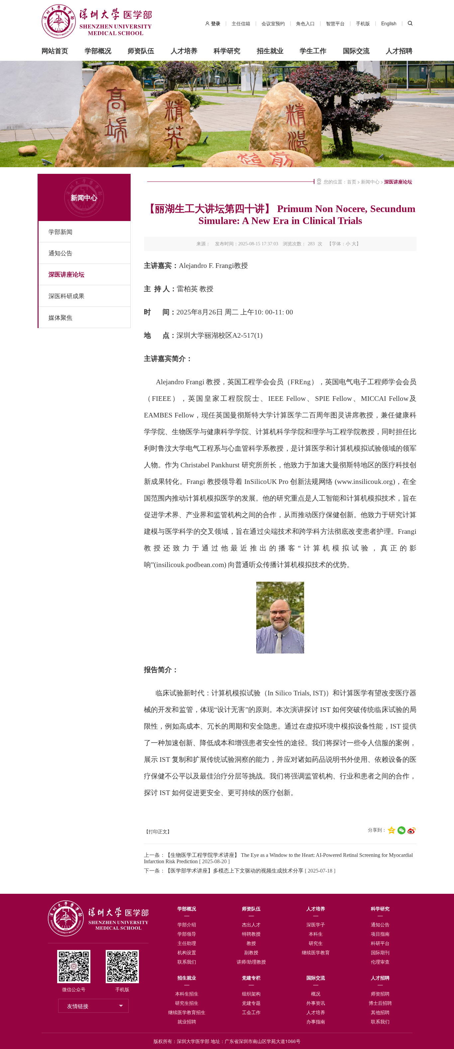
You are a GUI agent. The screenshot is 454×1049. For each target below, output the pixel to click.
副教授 (251, 952)
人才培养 (184, 50)
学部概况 (98, 50)
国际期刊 (380, 952)
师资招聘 (380, 993)
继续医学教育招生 (186, 1012)
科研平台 (380, 943)
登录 (215, 23)
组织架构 (251, 993)
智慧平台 (335, 23)
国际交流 (356, 50)
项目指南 (380, 933)
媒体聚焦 (60, 317)
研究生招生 (186, 1002)
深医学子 (315, 924)
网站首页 (55, 50)
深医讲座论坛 (66, 274)
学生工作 (313, 50)
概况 (315, 993)
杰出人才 (251, 924)
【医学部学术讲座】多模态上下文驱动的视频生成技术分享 (234, 871)
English (389, 23)
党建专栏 (251, 977)
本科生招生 (186, 993)
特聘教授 (251, 933)
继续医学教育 (316, 952)
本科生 (316, 933)
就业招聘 (186, 1021)
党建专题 (251, 1002)
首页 (351, 181)
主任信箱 (241, 23)
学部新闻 (60, 231)
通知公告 (60, 253)
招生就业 (270, 50)
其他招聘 (380, 1012)
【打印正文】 (158, 831)
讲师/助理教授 (251, 961)
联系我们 (186, 961)
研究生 (316, 943)
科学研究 (227, 50)
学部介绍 (186, 924)
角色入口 (305, 23)
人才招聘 (399, 50)
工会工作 (251, 1012)
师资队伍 (141, 50)
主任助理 (186, 943)
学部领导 (186, 933)
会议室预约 (273, 23)
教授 (251, 943)
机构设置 (186, 952)
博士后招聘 (380, 1002)
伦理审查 (380, 961)
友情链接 (77, 1006)
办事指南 (315, 1021)
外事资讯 (315, 1002)
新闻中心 (84, 197)
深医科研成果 (66, 295)
